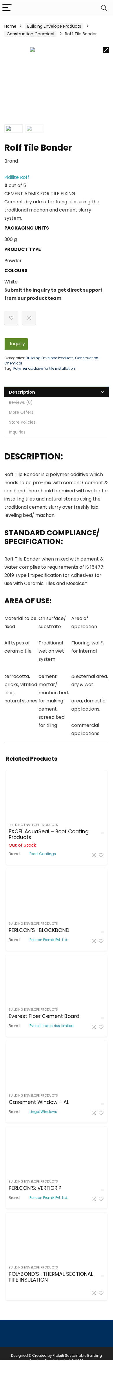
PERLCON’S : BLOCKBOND (39, 930)
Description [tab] (22, 392)
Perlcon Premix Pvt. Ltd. (49, 940)
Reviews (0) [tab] (21, 402)
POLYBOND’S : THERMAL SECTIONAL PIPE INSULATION (51, 1277)
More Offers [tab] (21, 412)
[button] (106, 50)
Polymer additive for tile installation (44, 368)
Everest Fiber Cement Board (44, 1016)
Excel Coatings (43, 854)
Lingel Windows (43, 1111)
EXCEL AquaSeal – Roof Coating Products (49, 834)
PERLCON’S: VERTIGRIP (35, 1188)
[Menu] (7, 8)
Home (10, 26)
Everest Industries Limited (52, 1025)
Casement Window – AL (39, 1102)
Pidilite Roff (16, 177)
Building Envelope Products (54, 26)
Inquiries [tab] (17, 432)
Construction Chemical (30, 34)
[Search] (104, 8)
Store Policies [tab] (22, 422)
